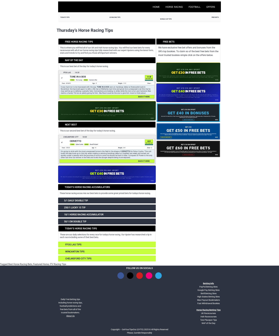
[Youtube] (139, 275)
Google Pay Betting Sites (208, 290)
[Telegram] (158, 275)
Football (195, 6)
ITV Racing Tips (58, 264)
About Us (70, 316)
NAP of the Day (208, 323)
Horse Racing (174, 6)
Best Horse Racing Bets (20, 264)
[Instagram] (149, 275)
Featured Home (41, 264)
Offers (210, 6)
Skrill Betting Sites (209, 293)
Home (156, 6)
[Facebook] (120, 275)
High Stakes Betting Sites (208, 296)
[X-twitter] (130, 275)
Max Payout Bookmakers (208, 300)
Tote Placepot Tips (208, 320)
